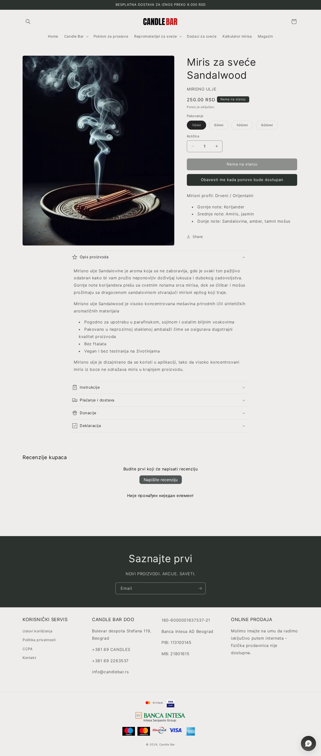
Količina (193, 136)
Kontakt (29, 657)
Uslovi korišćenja (37, 631)
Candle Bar (167, 744)
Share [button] (198, 236)
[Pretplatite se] (199, 588)
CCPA (27, 649)
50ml (221, 126)
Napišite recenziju (161, 479)
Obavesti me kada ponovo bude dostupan (242, 179)
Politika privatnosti (39, 640)
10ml (199, 126)
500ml (269, 126)
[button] (28, 21)
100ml (244, 126)
